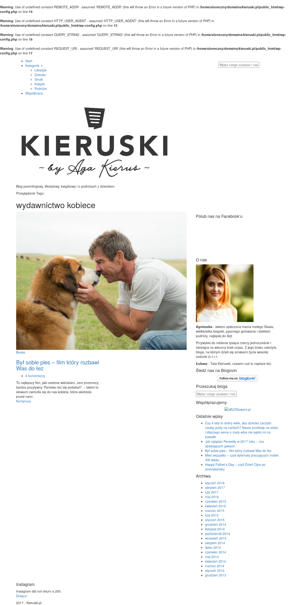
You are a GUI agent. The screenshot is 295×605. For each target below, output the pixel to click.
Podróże (41, 88)
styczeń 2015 (214, 519)
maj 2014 (212, 556)
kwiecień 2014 (215, 561)
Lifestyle (41, 70)
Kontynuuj (23, 401)
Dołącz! (21, 595)
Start (28, 61)
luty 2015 (211, 515)
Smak (39, 79)
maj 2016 (212, 496)
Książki (40, 84)
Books (20, 352)
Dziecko (40, 74)
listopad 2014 (215, 529)
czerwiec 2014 (215, 552)
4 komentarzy (35, 375)
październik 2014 (217, 533)
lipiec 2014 (213, 547)
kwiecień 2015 (215, 506)
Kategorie (32, 65)
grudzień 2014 (215, 524)
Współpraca (34, 93)
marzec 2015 (214, 510)
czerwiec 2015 (215, 501)
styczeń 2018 (214, 483)
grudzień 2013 (215, 575)
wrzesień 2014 (215, 538)
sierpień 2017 (215, 487)
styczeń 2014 (214, 570)
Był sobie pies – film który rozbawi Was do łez (57, 365)
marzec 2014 (214, 566)
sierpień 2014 (215, 542)
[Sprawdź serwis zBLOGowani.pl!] (237, 408)
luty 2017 (211, 492)
